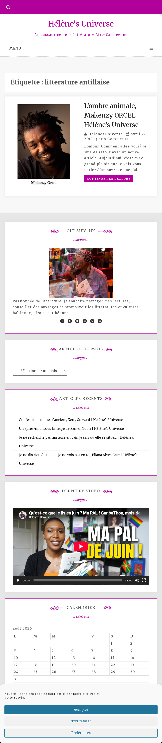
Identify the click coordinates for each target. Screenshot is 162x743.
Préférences (81, 733)
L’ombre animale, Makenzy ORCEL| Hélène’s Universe (111, 115)
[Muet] (137, 580)
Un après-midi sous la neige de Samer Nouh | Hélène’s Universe (71, 428)
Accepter (81, 710)
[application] (81, 546)
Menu (15, 48)
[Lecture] (18, 580)
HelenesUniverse (105, 134)
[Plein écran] (144, 580)
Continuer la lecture (109, 179)
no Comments (114, 139)
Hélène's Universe (81, 24)
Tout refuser (81, 721)
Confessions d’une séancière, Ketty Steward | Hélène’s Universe (71, 420)
